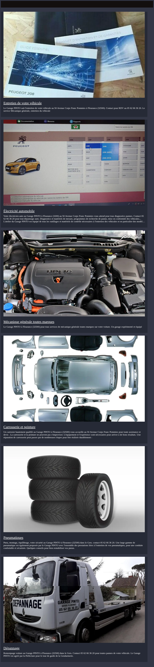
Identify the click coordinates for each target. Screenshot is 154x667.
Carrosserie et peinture (19, 427)
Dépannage (11, 648)
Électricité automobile (19, 211)
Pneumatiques (13, 538)
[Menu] (5, 4)
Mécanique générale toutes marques (28, 322)
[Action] (148, 4)
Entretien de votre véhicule (22, 103)
